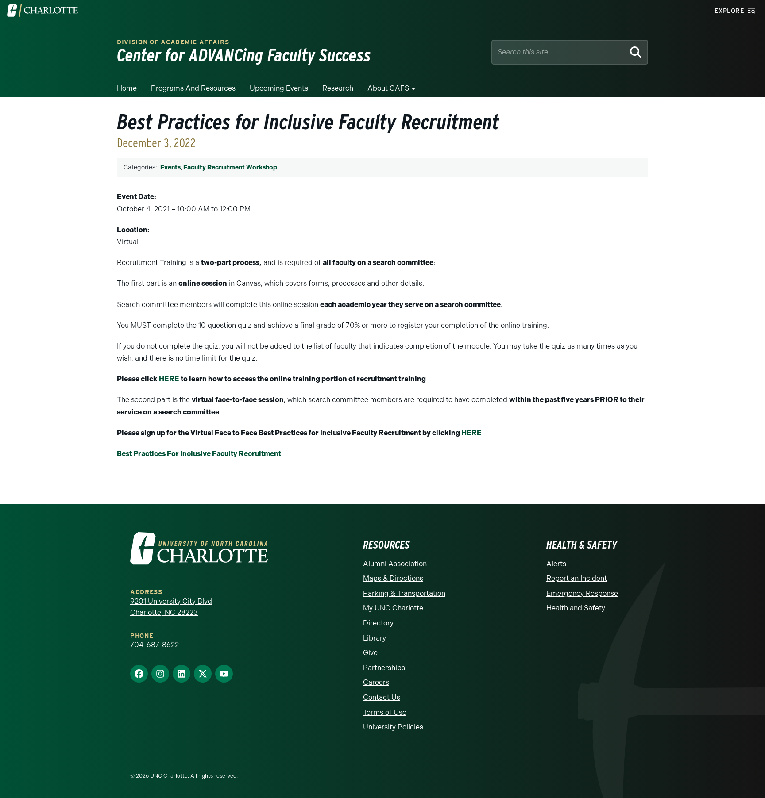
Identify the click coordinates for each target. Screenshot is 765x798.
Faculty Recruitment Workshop (230, 167)
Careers (376, 682)
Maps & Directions (393, 578)
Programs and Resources (193, 88)
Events (170, 167)
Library (374, 638)
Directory (378, 623)
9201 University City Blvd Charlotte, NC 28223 (171, 607)
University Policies (393, 727)
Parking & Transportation (404, 593)
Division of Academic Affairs (173, 42)
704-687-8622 (154, 645)
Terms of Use (384, 712)
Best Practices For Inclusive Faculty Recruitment (199, 453)
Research (337, 88)
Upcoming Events (279, 88)
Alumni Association (395, 564)
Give (370, 652)
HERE (169, 379)
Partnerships (384, 668)
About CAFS (388, 88)
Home (127, 88)
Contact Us (381, 697)
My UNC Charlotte (393, 608)
